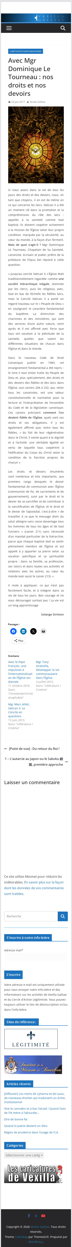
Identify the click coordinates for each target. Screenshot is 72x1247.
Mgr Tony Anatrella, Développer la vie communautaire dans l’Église (47, 670)
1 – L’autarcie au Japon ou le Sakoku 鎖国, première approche (34, 762)
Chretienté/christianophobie (25, 51)
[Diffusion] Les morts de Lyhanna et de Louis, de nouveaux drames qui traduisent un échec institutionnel (34, 1098)
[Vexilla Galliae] (36, 16)
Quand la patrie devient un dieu (25, 1126)
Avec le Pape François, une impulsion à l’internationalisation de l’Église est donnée (20, 672)
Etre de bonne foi (15, 1119)
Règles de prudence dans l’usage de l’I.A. (31, 1132)
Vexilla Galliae (37, 102)
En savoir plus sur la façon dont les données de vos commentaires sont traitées (34, 888)
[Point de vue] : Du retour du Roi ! (34, 748)
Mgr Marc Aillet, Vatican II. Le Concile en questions (19, 710)
